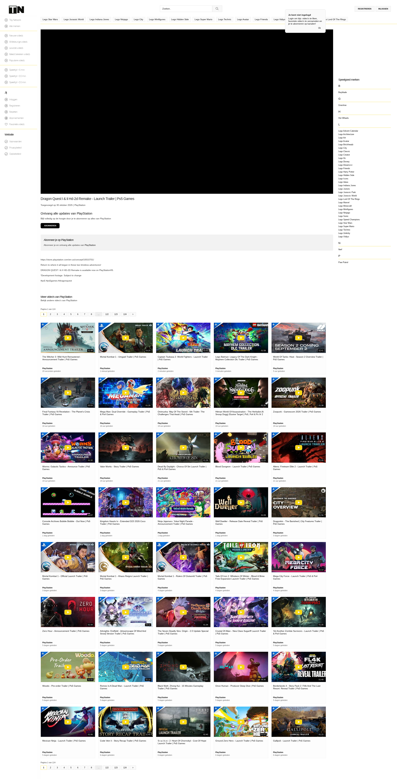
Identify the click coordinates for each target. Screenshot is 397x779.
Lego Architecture (346, 134)
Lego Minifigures (345, 209)
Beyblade (342, 92)
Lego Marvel (343, 202)
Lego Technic (344, 230)
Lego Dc (342, 158)
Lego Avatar (343, 141)
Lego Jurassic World (347, 196)
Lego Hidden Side (346, 175)
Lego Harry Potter (346, 172)
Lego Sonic (343, 216)
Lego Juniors (344, 189)
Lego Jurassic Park (347, 192)
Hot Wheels (343, 118)
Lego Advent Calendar (348, 131)
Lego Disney (344, 161)
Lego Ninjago (344, 213)
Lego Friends (344, 168)
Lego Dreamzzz (345, 165)
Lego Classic (344, 151)
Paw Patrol (343, 262)
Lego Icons (343, 178)
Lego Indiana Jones (347, 185)
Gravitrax (342, 105)
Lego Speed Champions (349, 219)
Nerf (340, 249)
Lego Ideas (343, 182)
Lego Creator (344, 155)
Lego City (342, 148)
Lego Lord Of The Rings (349, 199)
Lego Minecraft (345, 206)
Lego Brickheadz (345, 144)
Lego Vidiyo (343, 236)
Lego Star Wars (345, 223)
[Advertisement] (364, 51)
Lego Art (342, 138)
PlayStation (79, 205)
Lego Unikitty (344, 233)
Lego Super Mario (346, 226)
